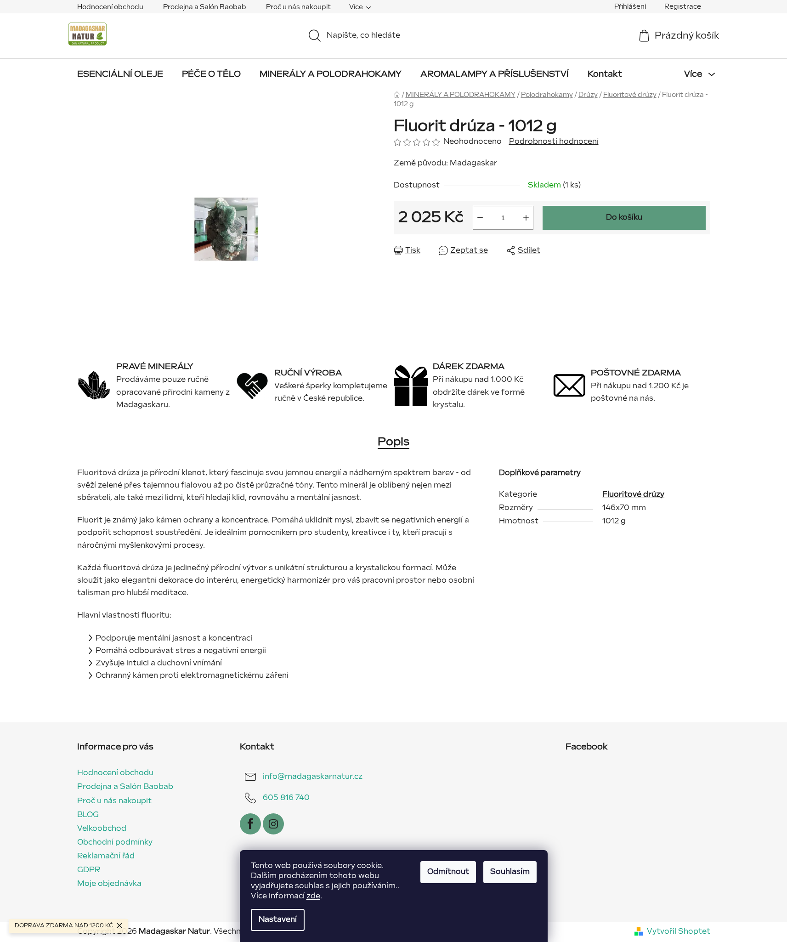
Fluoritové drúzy (633, 494)
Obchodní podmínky (115, 842)
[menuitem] (120, 74)
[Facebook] (250, 823)
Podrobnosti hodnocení (554, 141)
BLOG (88, 815)
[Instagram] (273, 823)
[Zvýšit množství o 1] (526, 217)
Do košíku (624, 217)
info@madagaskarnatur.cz (312, 776)
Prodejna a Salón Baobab (204, 7)
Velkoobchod (101, 828)
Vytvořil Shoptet (678, 931)
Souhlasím (510, 872)
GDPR (88, 870)
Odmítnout (448, 872)
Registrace (682, 7)
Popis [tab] (393, 441)
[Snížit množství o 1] (480, 217)
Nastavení (278, 919)
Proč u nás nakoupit (298, 7)
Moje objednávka (109, 884)
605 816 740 (286, 798)
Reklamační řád (106, 856)
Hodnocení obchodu (110, 7)
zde (313, 896)
